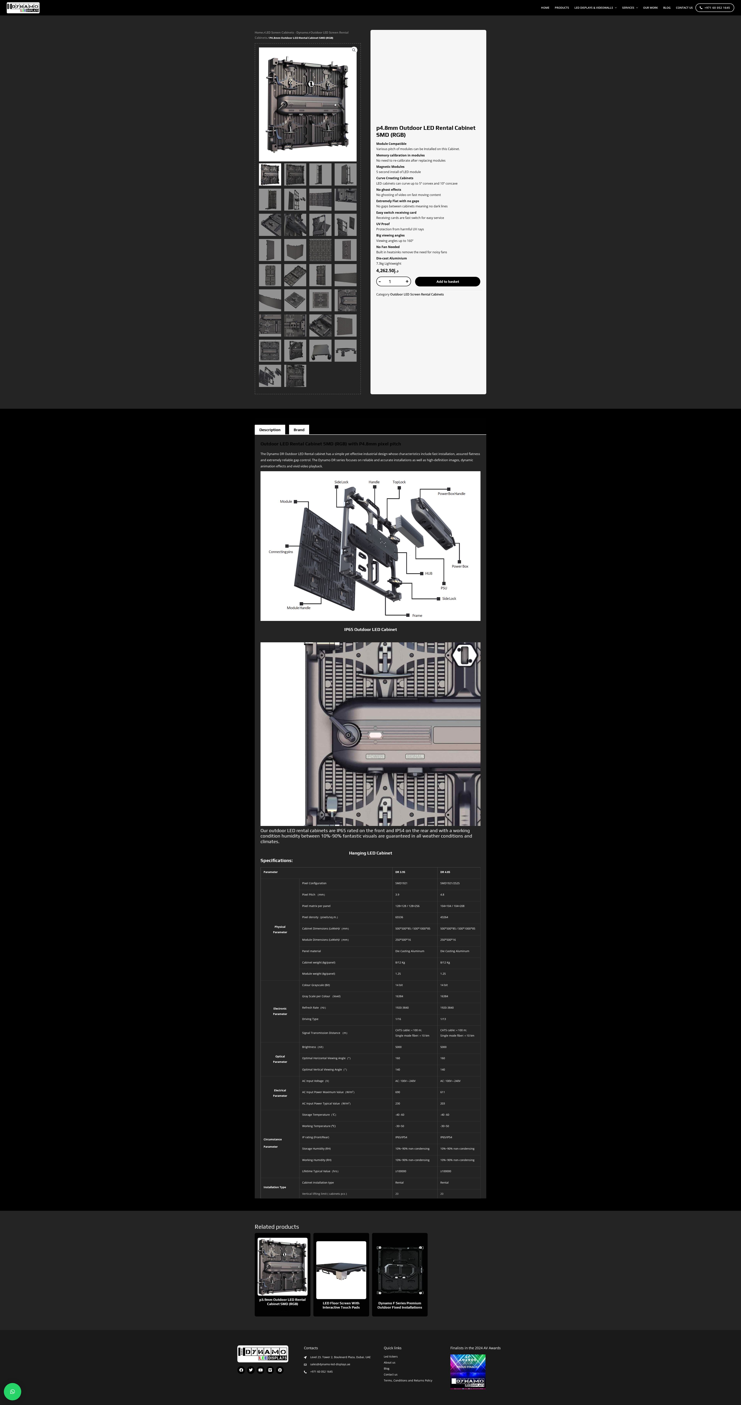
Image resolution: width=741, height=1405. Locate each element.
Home (545, 7)
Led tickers (391, 1356)
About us (389, 1362)
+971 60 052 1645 (717, 7)
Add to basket (447, 281)
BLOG (667, 7)
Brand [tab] (299, 429)
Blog (386, 1368)
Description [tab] (270, 429)
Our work (650, 7)
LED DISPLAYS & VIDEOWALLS (593, 7)
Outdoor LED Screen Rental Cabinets (417, 294)
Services (628, 7)
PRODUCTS (562, 7)
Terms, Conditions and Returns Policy (408, 1380)
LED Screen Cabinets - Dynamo (286, 32)
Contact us (684, 7)
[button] (615, 7)
